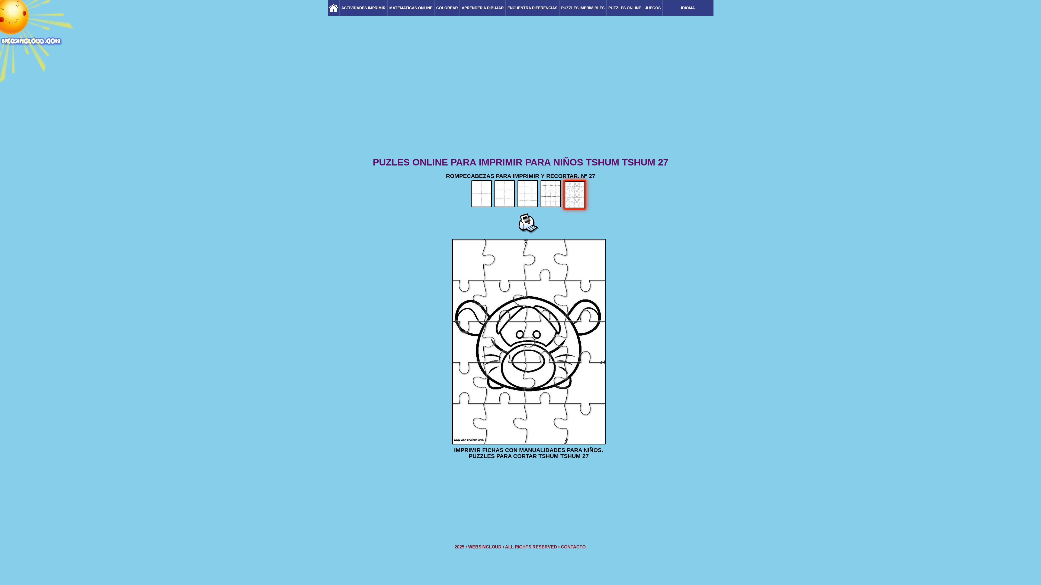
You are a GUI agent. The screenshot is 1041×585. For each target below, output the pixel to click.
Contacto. (574, 547)
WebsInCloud (485, 547)
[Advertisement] (520, 114)
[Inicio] (333, 8)
